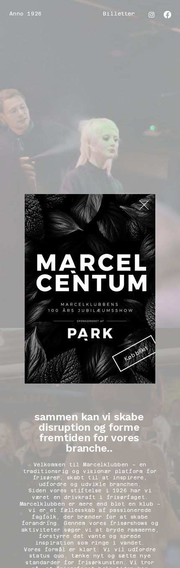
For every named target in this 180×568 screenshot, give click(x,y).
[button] (144, 205)
